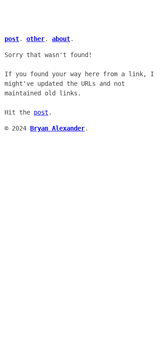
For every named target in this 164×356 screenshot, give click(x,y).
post (41, 112)
